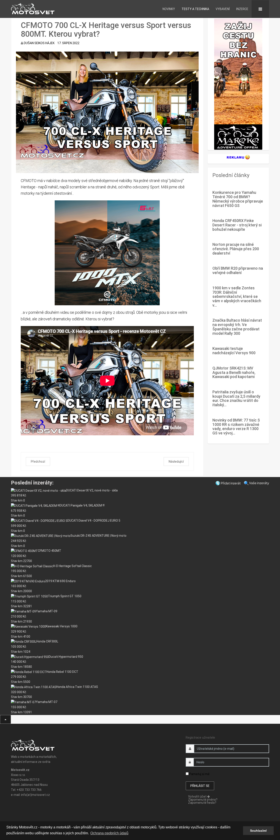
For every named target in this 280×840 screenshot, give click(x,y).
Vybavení (223, 9)
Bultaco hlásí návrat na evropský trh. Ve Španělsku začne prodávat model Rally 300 (237, 326)
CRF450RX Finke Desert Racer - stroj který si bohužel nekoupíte (237, 225)
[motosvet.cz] (31, 8)
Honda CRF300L (47, 641)
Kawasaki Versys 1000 (61, 626)
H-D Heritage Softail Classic (72, 566)
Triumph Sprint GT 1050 (64, 596)
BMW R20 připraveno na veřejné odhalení (237, 270)
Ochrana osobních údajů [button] (109, 833)
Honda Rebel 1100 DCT (62, 671)
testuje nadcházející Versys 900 (234, 350)
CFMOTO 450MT (49, 550)
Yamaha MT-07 (46, 702)
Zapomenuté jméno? (202, 799)
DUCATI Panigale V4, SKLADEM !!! (82, 505)
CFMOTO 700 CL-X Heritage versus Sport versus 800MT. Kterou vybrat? (106, 30)
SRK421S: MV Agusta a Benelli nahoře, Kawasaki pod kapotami (233, 372)
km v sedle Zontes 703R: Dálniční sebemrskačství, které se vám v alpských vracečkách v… (236, 296)
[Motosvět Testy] (238, 84)
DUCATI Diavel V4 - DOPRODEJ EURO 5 (93, 520)
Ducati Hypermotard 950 (66, 656)
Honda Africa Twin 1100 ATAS (77, 687)
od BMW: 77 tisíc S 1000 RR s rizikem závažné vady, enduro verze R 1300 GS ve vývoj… (236, 426)
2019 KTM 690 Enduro (60, 581)
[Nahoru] (5, 719)
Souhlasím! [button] (258, 830)
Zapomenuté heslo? (202, 802)
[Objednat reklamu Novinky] (238, 157)
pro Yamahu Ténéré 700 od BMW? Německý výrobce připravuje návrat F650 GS (237, 199)
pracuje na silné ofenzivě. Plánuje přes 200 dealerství (235, 248)
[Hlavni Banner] (107, 252)
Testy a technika (195, 9)
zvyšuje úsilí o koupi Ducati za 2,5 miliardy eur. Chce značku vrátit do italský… (236, 398)
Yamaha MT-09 (46, 611)
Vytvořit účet (197, 796)
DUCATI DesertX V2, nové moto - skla (92, 490)
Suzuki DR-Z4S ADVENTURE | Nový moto (98, 535)
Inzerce (242, 9)
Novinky (169, 9)
